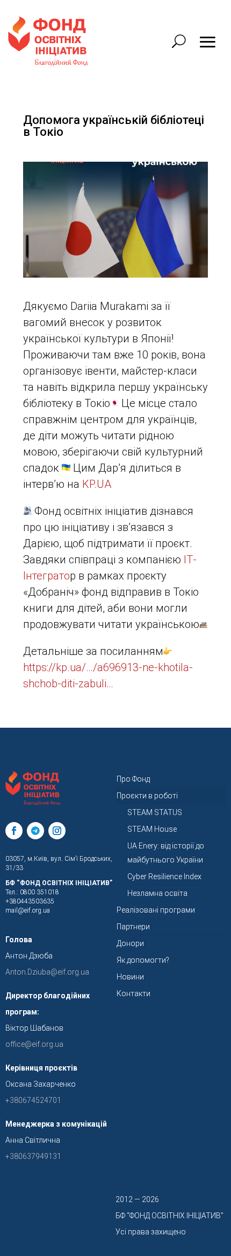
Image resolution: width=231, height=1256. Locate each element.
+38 (33, 1156)
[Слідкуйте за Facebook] (14, 830)
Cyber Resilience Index (164, 876)
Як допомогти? (143, 960)
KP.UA (96, 484)
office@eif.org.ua (34, 1044)
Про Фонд (133, 779)
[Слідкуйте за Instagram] (57, 830)
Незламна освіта (157, 893)
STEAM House (152, 829)
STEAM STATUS (154, 812)
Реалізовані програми (156, 910)
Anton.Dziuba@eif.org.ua (47, 972)
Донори (130, 943)
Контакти (133, 993)
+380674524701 (33, 1100)
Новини (130, 976)
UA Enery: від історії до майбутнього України (165, 852)
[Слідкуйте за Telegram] (35, 830)
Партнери (133, 926)
